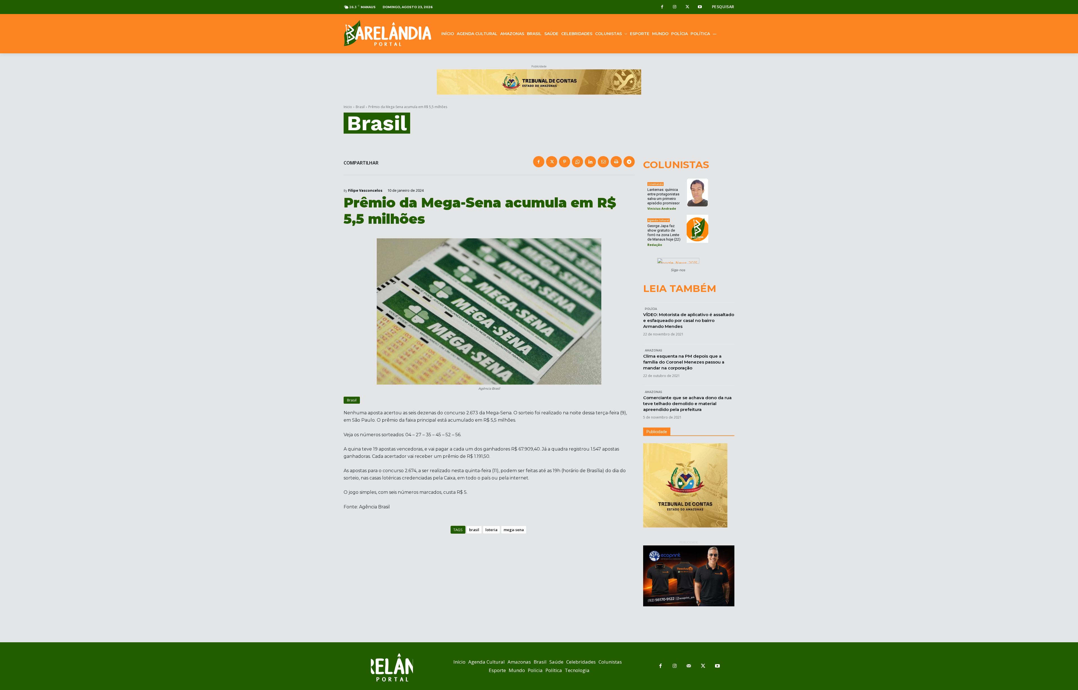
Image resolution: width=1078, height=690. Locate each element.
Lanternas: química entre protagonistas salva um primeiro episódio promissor (663, 196)
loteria (491, 529)
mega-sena (514, 529)
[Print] (616, 161)
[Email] (603, 161)
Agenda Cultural (658, 220)
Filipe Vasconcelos (365, 190)
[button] (723, 7)
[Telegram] (629, 161)
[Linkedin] (590, 161)
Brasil (360, 106)
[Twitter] (687, 7)
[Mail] (689, 666)
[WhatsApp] (577, 161)
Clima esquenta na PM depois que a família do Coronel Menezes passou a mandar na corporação (683, 362)
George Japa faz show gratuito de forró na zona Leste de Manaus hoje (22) (663, 232)
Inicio (348, 106)
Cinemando (655, 184)
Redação (654, 245)
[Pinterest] (564, 161)
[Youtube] (700, 7)
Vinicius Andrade (661, 208)
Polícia (651, 309)
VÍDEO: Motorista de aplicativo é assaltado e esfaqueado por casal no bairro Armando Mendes (688, 320)
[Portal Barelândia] (387, 33)
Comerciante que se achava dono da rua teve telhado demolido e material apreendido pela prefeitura (687, 403)
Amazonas (653, 350)
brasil (474, 529)
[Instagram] (675, 7)
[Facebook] (662, 7)
